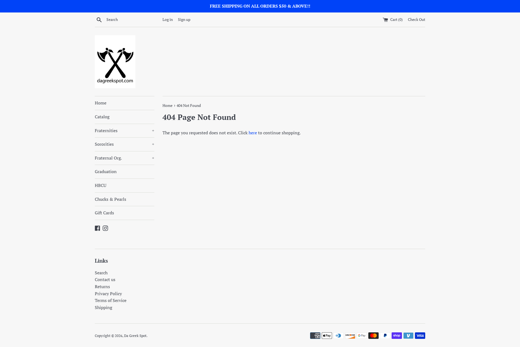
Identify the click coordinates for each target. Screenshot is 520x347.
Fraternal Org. (124, 158)
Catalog (102, 117)
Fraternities (124, 130)
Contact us (105, 279)
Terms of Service (110, 300)
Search (101, 273)
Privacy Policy (108, 294)
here (253, 133)
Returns (102, 286)
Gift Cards (104, 213)
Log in (167, 19)
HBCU (100, 185)
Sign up (184, 19)
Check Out (416, 19)
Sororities (124, 144)
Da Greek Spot (135, 335)
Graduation (106, 171)
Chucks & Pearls (110, 199)
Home (100, 103)
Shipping (103, 307)
